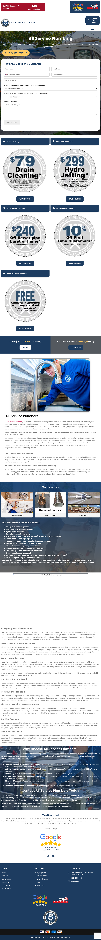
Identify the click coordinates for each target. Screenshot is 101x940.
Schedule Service (12, 122)
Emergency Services (64, 142)
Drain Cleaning (13, 142)
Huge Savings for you (16, 208)
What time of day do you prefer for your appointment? (25, 85)
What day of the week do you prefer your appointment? (26, 93)
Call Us (25, 347)
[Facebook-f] (48, 856)
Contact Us (76, 347)
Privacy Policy (35, 937)
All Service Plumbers (14, 422)
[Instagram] (53, 856)
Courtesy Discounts (64, 208)
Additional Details (10, 102)
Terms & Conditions (49, 937)
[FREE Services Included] (4, 273)
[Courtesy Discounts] (53, 208)
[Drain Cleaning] (4, 141)
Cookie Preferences (63, 937)
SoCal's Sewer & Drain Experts (24, 22)
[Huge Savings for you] (4, 208)
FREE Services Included (17, 274)
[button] (92, 28)
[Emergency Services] (53, 141)
